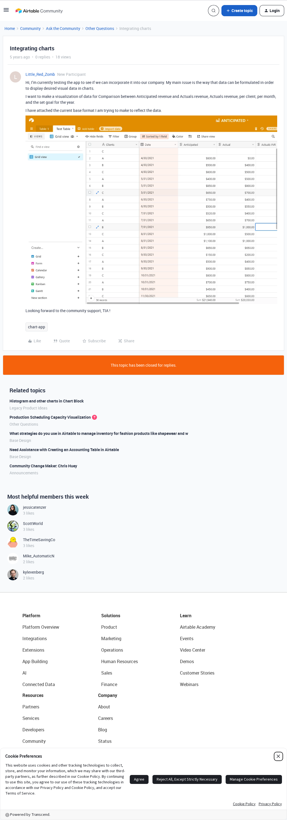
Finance (109, 684)
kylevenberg (33, 572)
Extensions (33, 650)
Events (186, 638)
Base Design (20, 440)
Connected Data (38, 684)
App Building (35, 661)
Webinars (189, 684)
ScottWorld (33, 523)
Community (30, 28)
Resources (32, 695)
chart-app (36, 326)
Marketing (111, 638)
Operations (112, 650)
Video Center (192, 650)
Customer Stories (197, 673)
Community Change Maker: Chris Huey (43, 465)
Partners (30, 707)
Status (105, 741)
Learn (185, 615)
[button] (6, 11)
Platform (31, 615)
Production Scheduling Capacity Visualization (50, 417)
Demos (187, 661)
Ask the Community (63, 28)
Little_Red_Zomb (40, 74)
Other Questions (99, 28)
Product (109, 627)
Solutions (110, 615)
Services (30, 718)
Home (9, 28)
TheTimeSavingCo (39, 539)
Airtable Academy (197, 627)
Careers (105, 718)
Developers (33, 730)
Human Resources (119, 661)
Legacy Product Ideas (28, 408)
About (104, 707)
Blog (102, 730)
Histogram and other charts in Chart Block (47, 401)
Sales (106, 673)
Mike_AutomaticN (38, 556)
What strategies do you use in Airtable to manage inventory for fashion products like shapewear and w (99, 433)
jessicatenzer (34, 507)
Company (107, 695)
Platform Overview (40, 627)
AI (24, 673)
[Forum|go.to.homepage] (39, 10)
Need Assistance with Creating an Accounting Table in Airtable (64, 449)
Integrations (34, 638)
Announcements (24, 472)
